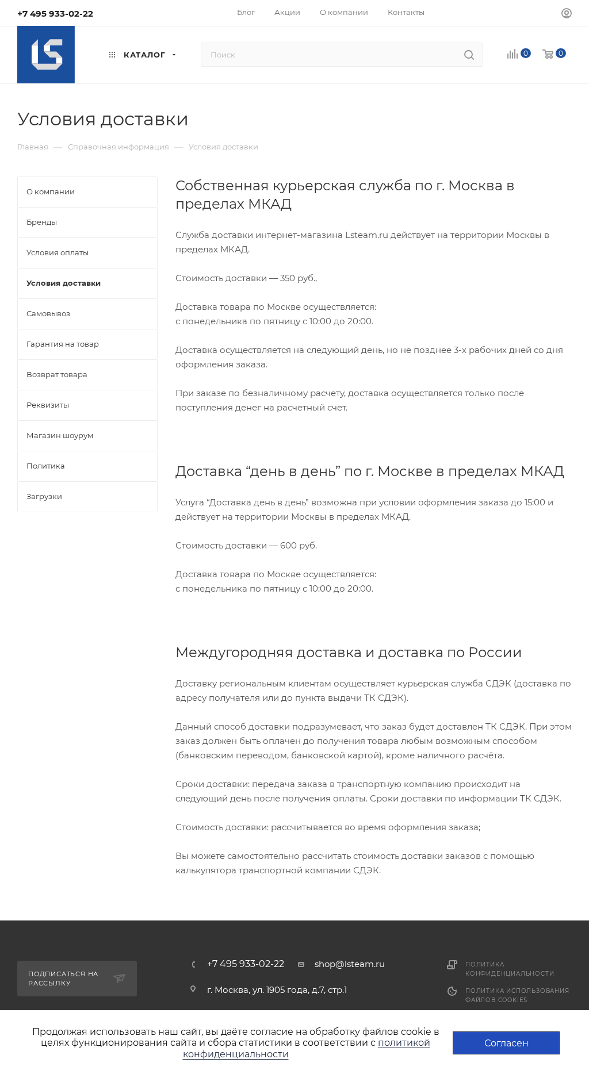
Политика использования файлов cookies (517, 995)
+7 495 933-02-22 (55, 13)
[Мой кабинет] (566, 14)
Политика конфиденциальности (509, 969)
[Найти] (469, 55)
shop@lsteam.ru (350, 963)
